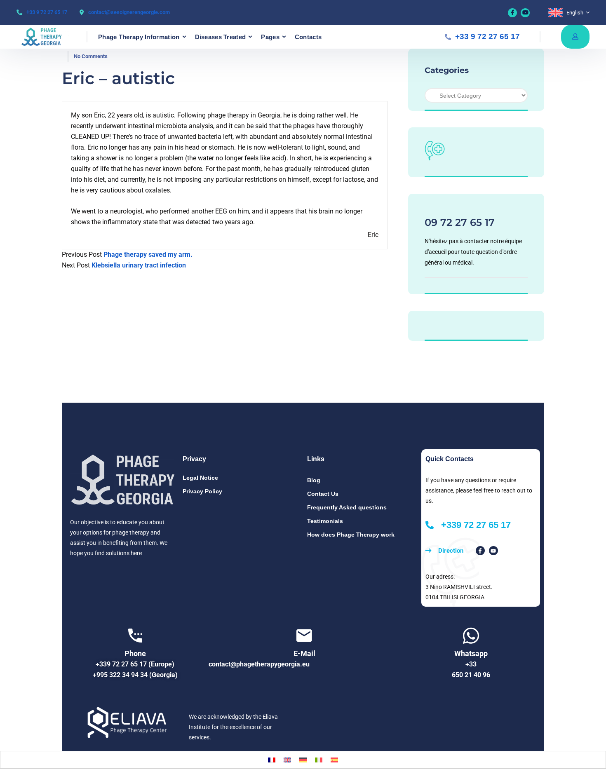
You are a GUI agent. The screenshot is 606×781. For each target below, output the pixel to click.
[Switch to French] (272, 759)
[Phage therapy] (46, 37)
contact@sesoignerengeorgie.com (129, 12)
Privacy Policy (202, 491)
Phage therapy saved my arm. (148, 254)
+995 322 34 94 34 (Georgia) (135, 675)
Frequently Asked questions (347, 507)
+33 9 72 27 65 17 (46, 12)
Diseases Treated (220, 36)
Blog (313, 480)
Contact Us (322, 493)
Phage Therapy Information (139, 36)
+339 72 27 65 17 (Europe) (135, 664)
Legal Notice (200, 477)
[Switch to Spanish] (334, 759)
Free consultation (575, 37)
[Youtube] (525, 12)
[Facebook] (512, 12)
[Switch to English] (287, 759)
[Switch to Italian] (318, 759)
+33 (471, 664)
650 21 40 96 (471, 675)
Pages (270, 36)
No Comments (91, 56)
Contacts (308, 36)
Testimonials (325, 521)
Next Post (76, 265)
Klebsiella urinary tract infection (139, 265)
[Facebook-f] (480, 550)
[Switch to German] (303, 759)
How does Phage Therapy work (351, 534)
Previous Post (82, 254)
